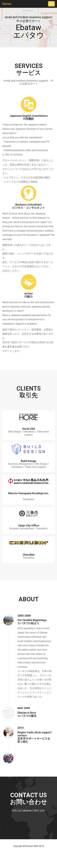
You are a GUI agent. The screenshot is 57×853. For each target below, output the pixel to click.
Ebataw (7, 3)
